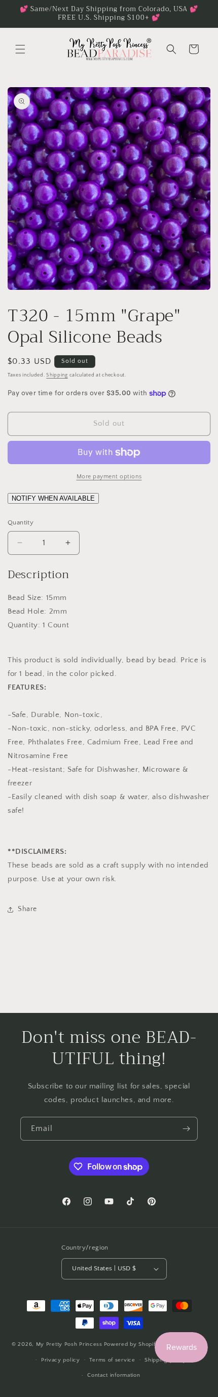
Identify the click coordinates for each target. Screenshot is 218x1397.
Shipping (57, 375)
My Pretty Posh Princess (69, 1344)
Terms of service (112, 1360)
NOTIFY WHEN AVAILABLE (53, 498)
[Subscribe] (186, 1129)
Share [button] (27, 909)
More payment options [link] (109, 476)
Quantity (20, 522)
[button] (20, 49)
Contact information (113, 1375)
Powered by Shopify (131, 1344)
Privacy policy (60, 1360)
